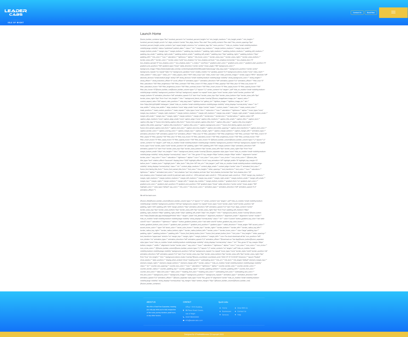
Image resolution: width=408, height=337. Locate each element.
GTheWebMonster (202, 334)
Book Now (371, 13)
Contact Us (357, 13)
